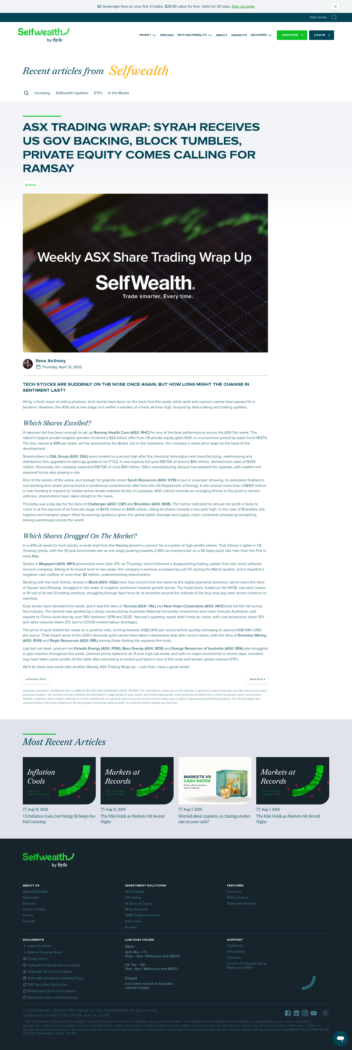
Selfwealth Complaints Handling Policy (56, 978)
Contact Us (235, 946)
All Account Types (138, 904)
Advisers (29, 904)
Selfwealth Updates (72, 93)
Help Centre (236, 952)
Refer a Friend (237, 898)
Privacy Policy (38, 959)
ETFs (98, 93)
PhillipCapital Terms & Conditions (52, 991)
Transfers (234, 958)
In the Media (118, 93)
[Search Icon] (334, 17)
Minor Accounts (136, 909)
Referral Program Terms (45, 952)
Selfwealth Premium (241, 904)
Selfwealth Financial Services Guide (54, 965)
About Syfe (31, 898)
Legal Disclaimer (40, 946)
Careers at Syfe (34, 909)
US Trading (133, 898)
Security (29, 921)
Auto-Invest (133, 921)
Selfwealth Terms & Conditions (50, 972)
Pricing (28, 915)
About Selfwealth (35, 892)
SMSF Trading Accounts (142, 915)
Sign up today (243, 6)
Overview (234, 892)
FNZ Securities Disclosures (48, 985)
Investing (42, 93)
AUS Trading (134, 892)
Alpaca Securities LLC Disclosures (53, 997)
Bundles (131, 927)
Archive (30, 185)
